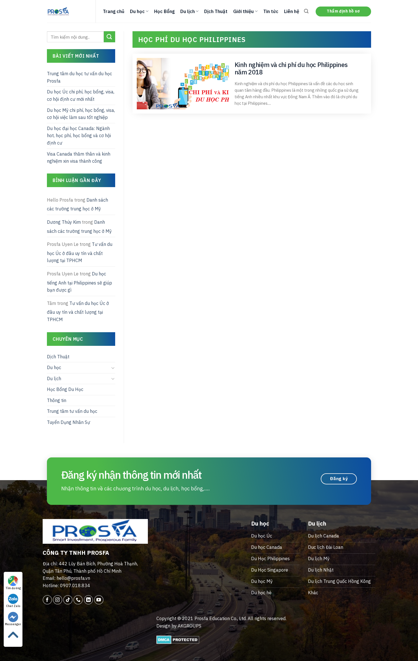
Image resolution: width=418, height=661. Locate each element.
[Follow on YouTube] (99, 599)
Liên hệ (291, 11)
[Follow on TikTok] (68, 599)
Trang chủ (113, 11)
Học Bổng (164, 11)
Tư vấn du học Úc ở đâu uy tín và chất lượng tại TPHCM (79, 252)
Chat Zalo (13, 606)
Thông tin (56, 400)
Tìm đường (13, 588)
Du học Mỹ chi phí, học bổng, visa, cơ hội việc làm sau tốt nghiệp (81, 113)
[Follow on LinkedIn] (88, 599)
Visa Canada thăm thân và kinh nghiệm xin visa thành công (78, 157)
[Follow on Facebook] (47, 599)
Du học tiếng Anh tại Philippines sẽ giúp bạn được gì (79, 282)
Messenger (13, 624)
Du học (137, 11)
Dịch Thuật (215, 11)
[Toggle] (113, 367)
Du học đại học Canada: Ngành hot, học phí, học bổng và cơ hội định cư (79, 135)
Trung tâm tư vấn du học (72, 411)
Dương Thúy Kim (64, 222)
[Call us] (78, 599)
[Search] (306, 11)
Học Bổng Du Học (65, 389)
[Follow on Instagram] (57, 599)
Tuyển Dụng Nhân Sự (68, 422)
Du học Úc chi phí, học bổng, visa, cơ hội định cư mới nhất (80, 95)
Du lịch (187, 11)
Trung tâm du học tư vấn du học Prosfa (79, 77)
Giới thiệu (243, 11)
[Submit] (109, 36)
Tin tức (270, 11)
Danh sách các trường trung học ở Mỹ (77, 204)
